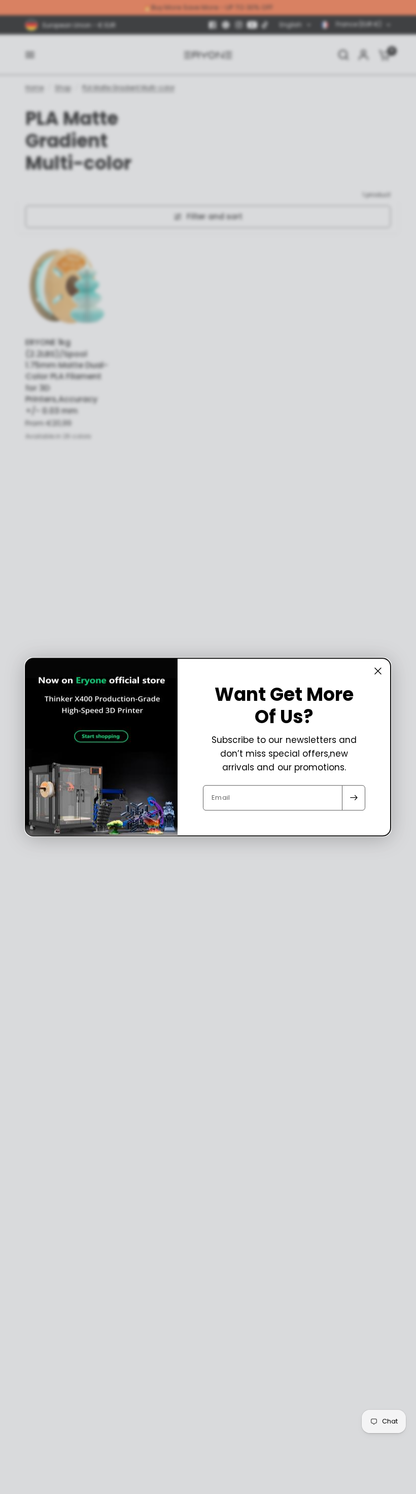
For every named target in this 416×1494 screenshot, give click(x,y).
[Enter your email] (353, 798)
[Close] (378, 670)
